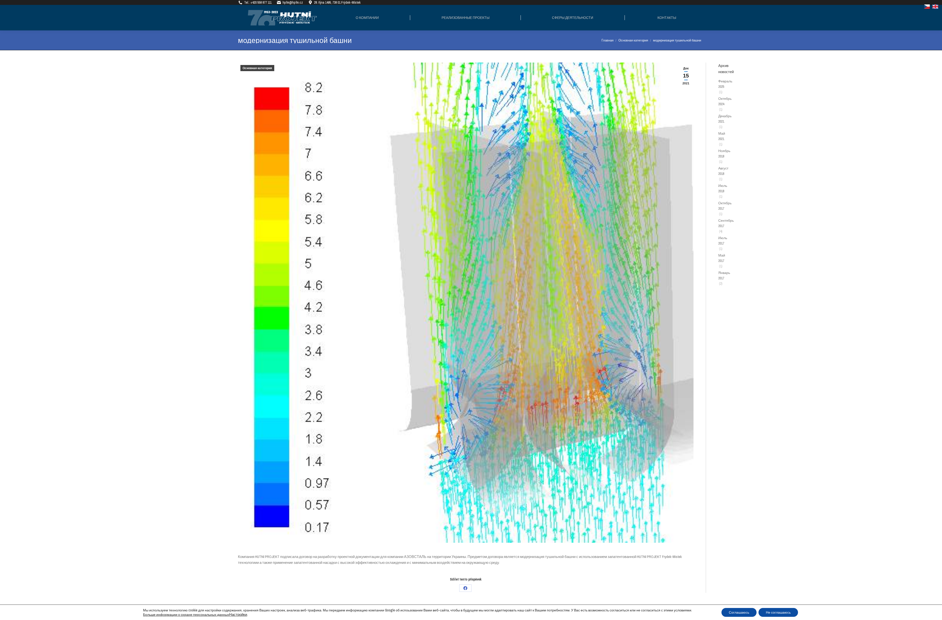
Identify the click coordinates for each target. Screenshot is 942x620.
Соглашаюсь (739, 612)
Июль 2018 (722, 188)
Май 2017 (721, 258)
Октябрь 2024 (725, 101)
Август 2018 (723, 171)
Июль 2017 (722, 240)
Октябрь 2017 (725, 206)
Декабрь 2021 (725, 119)
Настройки (238, 614)
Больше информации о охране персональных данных (186, 614)
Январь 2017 (724, 275)
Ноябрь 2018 (724, 153)
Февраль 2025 (725, 84)
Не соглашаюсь (778, 612)
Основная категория (257, 68)
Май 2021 (721, 136)
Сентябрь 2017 (726, 223)
